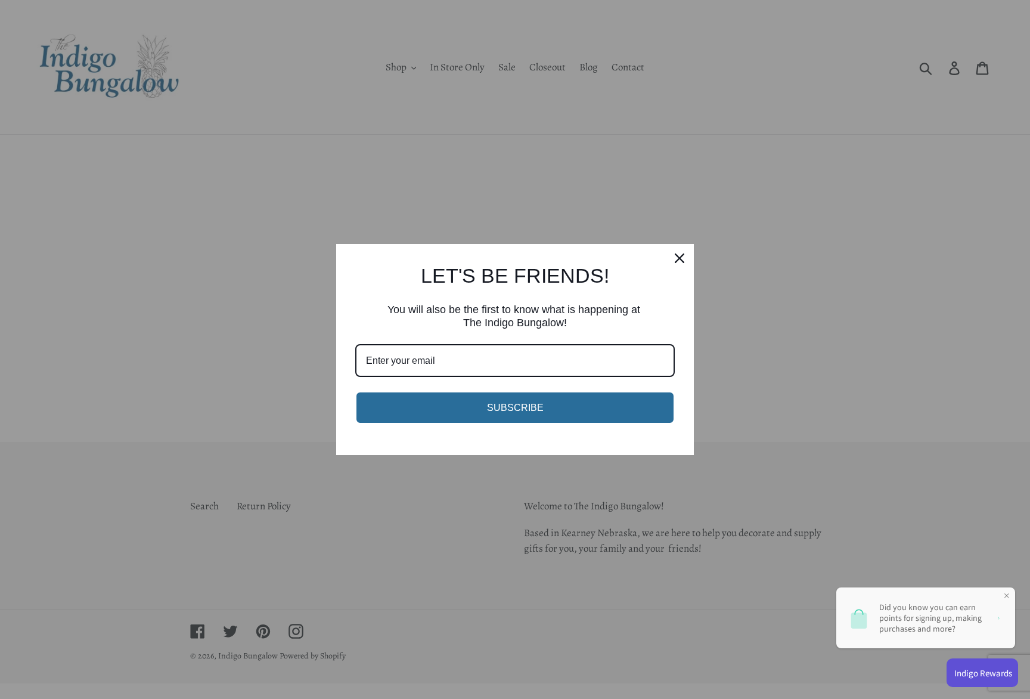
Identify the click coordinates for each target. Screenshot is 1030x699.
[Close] (679, 258)
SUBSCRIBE (515, 408)
